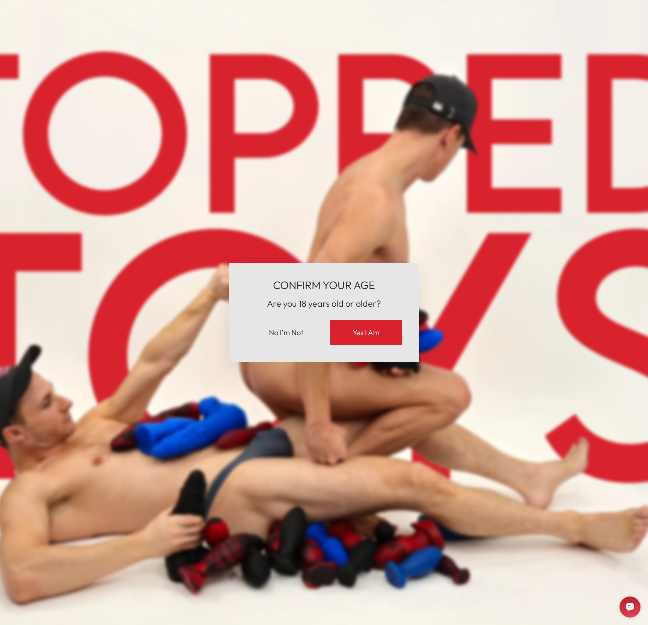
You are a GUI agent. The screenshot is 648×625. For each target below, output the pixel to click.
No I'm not (286, 332)
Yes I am (366, 332)
